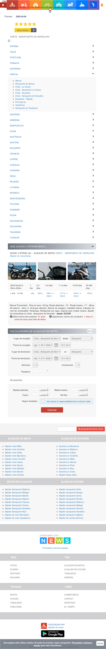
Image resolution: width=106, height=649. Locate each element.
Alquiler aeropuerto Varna (70, 495)
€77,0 (62, 293)
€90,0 (40, 293)
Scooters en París (67, 465)
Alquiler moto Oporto (14, 465)
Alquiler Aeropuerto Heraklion (18, 508)
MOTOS (13, 594)
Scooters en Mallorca (68, 449)
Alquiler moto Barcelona (15, 455)
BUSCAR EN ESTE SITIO (91, 429)
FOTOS (13, 565)
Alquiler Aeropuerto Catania (17, 502)
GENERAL (68, 577)
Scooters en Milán (67, 458)
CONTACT (69, 598)
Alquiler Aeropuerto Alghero (17, 498)
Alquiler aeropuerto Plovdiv (71, 498)
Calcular (52, 410)
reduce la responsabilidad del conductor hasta (68, 401)
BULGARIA (15, 577)
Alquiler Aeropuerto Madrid (16, 495)
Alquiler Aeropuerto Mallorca (17, 489)
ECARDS (14, 569)
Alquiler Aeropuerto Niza (15, 511)
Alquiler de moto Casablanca (17, 518)
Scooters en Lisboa (67, 452)
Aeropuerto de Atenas (25, 83)
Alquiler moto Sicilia (13, 452)
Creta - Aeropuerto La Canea (28, 89)
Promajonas (20, 102)
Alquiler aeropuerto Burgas (71, 492)
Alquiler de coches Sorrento (71, 518)
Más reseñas (22, 30)
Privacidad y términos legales (55, 548)
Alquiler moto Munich (14, 471)
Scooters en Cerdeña (68, 455)
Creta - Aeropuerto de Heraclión (29, 95)
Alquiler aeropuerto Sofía (70, 489)
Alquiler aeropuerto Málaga (71, 505)
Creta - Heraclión (22, 92)
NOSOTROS (69, 602)
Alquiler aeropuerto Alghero (71, 514)
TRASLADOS (70, 573)
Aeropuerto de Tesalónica (26, 108)
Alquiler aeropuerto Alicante (71, 508)
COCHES (14, 598)
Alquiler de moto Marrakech (17, 514)
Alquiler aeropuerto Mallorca (71, 502)
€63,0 (76, 296)
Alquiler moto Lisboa (14, 462)
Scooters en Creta (67, 471)
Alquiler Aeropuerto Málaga (17, 492)
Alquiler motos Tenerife (15, 458)
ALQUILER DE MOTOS (74, 565)
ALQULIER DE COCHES (75, 569)
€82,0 (49, 296)
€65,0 (62, 296)
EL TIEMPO (69, 606)
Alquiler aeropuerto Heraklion (72, 511)
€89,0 (49, 293)
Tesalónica (20, 105)
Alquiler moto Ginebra (14, 474)
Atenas (18, 80)
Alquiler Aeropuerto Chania (17, 505)
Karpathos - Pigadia (24, 98)
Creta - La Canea (23, 86)
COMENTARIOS (71, 594)
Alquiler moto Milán (13, 446)
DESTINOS (15, 573)
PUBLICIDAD (16, 606)
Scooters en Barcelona (69, 446)
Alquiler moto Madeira (14, 468)
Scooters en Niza (66, 468)
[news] (55, 538)
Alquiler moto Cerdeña (15, 449)
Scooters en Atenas (67, 462)
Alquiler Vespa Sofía (68, 474)
